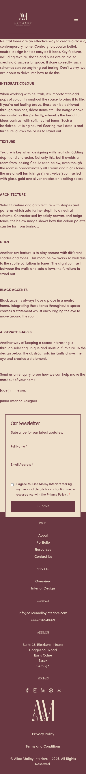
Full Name (19, 446)
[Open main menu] (76, 19)
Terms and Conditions (43, 746)
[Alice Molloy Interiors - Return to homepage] (23, 19)
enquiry (25, 375)
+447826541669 (43, 620)
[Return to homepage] (43, 710)
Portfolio (43, 543)
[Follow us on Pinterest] (51, 690)
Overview (43, 581)
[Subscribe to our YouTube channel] (59, 690)
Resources (43, 550)
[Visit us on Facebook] (27, 690)
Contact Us (43, 557)
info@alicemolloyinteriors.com (43, 613)
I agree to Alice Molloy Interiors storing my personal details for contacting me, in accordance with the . (45, 489)
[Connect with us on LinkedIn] (43, 690)
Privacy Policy (57, 494)
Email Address (22, 464)
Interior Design (43, 588)
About (43, 535)
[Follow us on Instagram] (35, 690)
